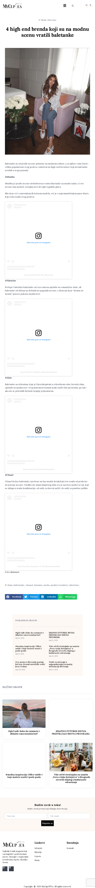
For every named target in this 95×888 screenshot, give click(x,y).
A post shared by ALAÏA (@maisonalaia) (38, 469)
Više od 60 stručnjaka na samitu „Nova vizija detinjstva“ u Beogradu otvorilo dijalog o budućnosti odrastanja (64, 649)
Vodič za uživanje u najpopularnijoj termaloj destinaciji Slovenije (60, 664)
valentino (74, 585)
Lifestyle (38, 848)
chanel (29, 585)
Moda (43, 20)
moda (46, 585)
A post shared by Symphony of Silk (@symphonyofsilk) (38, 566)
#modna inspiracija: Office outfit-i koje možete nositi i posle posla (28, 648)
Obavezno (51, 20)
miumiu (38, 585)
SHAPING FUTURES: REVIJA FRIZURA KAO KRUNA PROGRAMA (61, 635)
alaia (9, 585)
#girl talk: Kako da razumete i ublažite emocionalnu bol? (29, 634)
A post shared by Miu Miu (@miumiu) (38, 275)
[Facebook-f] (91, 5)
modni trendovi (59, 585)
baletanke (19, 585)
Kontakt (70, 848)
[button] (64, 5)
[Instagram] (87, 5)
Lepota (38, 856)
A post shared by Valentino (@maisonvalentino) (38, 372)
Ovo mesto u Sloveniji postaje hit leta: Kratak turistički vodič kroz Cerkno (30, 664)
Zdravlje (38, 852)
